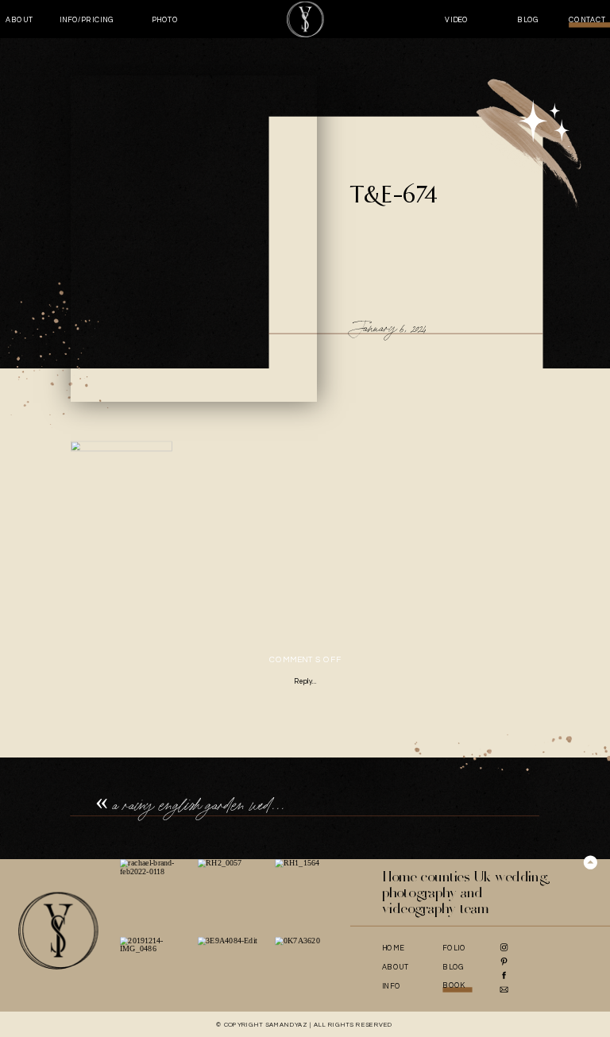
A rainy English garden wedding (204, 805)
